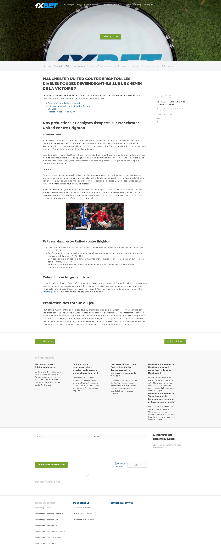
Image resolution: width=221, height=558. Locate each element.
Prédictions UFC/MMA (82, 514)
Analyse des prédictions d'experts (64, 103)
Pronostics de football (82, 508)
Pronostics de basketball (83, 520)
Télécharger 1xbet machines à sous (50, 531)
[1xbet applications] (46, 5)
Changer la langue (144, 5)
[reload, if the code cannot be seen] (121, 464)
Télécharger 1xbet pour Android (49, 514)
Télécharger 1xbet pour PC (46, 525)
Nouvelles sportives (112, 5)
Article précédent (175, 341)
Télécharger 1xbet (71, 5)
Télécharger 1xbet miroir (45, 543)
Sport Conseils (91, 5)
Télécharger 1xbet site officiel (48, 537)
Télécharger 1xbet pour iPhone (48, 520)
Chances (52, 109)
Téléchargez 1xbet (52, 292)
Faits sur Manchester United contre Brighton (69, 106)
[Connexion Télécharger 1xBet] (182, 5)
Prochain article (45, 341)
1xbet (128, 5)
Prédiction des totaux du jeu (61, 112)
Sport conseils (163, 108)
